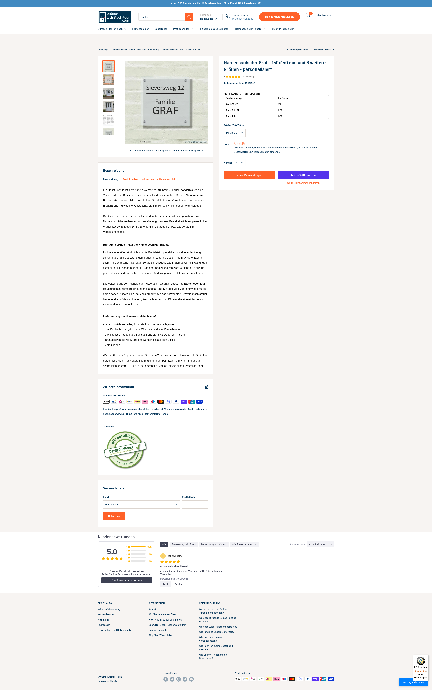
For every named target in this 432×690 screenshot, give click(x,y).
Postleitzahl (188, 497)
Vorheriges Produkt (298, 49)
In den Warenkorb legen (249, 174)
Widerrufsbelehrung (109, 609)
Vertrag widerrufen (413, 682)
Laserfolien (161, 28)
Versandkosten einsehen (267, 151)
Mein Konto (207, 18)
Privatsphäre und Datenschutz (114, 629)
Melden (178, 584)
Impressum (104, 624)
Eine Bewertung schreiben (126, 580)
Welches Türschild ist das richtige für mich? (217, 619)
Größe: (234, 125)
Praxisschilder (181, 28)
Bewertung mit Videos (214, 544)
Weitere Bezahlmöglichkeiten (303, 182)
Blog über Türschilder (160, 635)
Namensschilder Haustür (248, 28)
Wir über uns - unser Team (162, 614)
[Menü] (427, 657)
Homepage (103, 49)
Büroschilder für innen (110, 28)
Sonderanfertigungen (279, 16)
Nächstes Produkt (323, 49)
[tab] (110, 180)
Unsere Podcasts (157, 629)
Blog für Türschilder (283, 28)
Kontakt (152, 609)
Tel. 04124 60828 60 (242, 18)
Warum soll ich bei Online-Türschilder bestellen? (213, 611)
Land (106, 497)
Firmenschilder (140, 28)
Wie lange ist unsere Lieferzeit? (216, 631)
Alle (164, 544)
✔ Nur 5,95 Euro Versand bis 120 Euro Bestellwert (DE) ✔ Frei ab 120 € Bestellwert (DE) (216, 3)
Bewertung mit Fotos (184, 544)
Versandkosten (106, 614)
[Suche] (189, 17)
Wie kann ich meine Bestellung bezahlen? (216, 647)
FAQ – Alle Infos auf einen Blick (165, 619)
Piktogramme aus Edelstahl (214, 28)
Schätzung (114, 515)
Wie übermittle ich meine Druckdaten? (213, 656)
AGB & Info (103, 619)
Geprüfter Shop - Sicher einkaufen (167, 624)
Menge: (228, 162)
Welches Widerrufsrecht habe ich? (218, 626)
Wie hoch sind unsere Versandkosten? (210, 639)
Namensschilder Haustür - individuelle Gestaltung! (135, 49)
